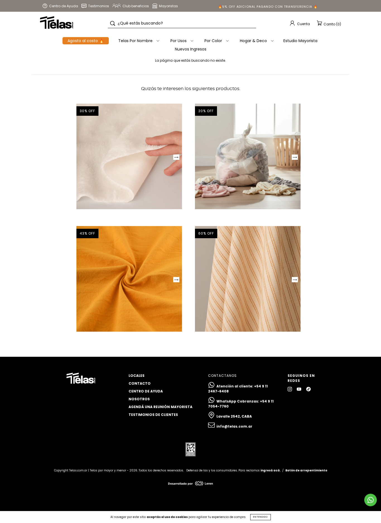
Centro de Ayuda (146, 391)
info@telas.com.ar (234, 426)
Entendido (260, 517)
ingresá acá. (271, 470)
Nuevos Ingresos (190, 49)
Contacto (140, 383)
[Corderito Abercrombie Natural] (129, 156)
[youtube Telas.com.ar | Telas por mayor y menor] (299, 389)
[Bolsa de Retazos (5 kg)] (248, 156)
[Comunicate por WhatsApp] (370, 500)
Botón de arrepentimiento (306, 470)
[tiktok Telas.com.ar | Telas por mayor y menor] (308, 389)
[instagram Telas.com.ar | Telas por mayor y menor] (290, 389)
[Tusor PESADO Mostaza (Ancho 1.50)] (129, 279)
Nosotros (139, 399)
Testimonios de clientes (153, 414)
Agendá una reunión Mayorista (160, 406)
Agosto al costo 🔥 (85, 41)
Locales (136, 375)
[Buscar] (112, 23)
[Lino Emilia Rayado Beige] (248, 279)
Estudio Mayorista (300, 41)
